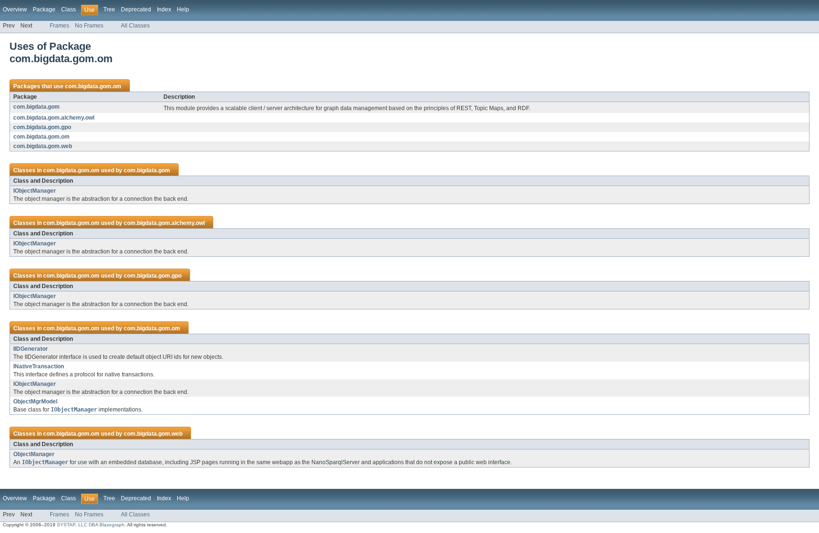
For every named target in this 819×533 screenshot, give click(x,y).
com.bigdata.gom (36, 106)
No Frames (89, 25)
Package (44, 9)
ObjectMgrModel (35, 401)
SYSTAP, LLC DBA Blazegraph (91, 524)
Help (183, 9)
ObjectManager (34, 454)
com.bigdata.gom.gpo (42, 127)
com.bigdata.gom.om (93, 86)
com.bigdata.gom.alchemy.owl (53, 117)
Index (164, 9)
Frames (59, 25)
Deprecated (136, 9)
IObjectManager (34, 190)
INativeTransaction (38, 366)
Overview (15, 9)
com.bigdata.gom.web (42, 146)
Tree (109, 9)
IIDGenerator (30, 349)
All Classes (135, 25)
